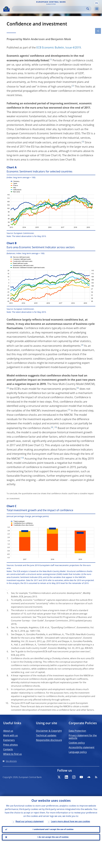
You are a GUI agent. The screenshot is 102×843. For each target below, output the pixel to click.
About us (8, 731)
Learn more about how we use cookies (70, 822)
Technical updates (46, 735)
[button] (97, 3)
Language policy (78, 752)
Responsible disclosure (49, 740)
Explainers (9, 740)
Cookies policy (77, 743)
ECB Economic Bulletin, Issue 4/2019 (58, 47)
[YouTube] (81, 777)
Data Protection (77, 731)
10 (22, 458)
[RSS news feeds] (96, 777)
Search (88, 8)
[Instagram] (74, 777)
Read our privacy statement (30, 822)
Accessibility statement (81, 747)
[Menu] (96, 9)
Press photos (10, 745)
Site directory (11, 761)
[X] (59, 777)
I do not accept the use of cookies (53, 837)
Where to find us (12, 754)
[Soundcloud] (89, 777)
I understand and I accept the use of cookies (53, 829)
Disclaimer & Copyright (49, 731)
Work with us (10, 735)
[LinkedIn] (66, 777)
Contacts (8, 749)
